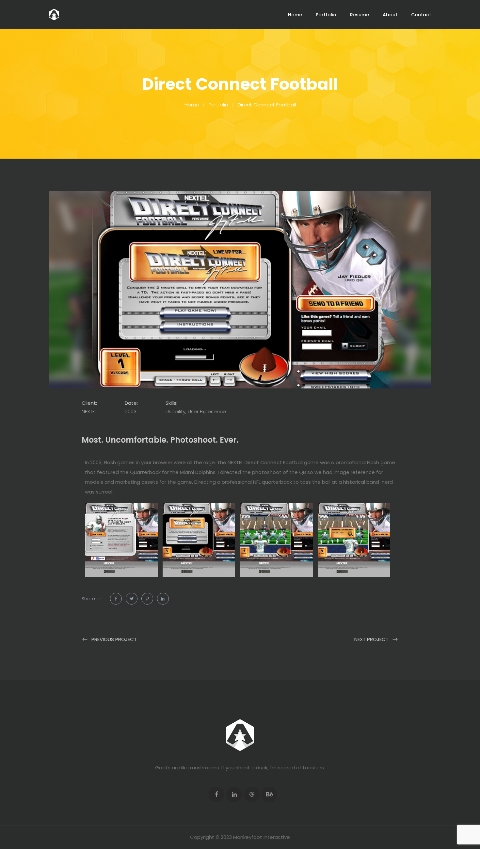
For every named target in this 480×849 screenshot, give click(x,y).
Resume (359, 14)
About (390, 14)
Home (295, 14)
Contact (421, 14)
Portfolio (326, 14)
